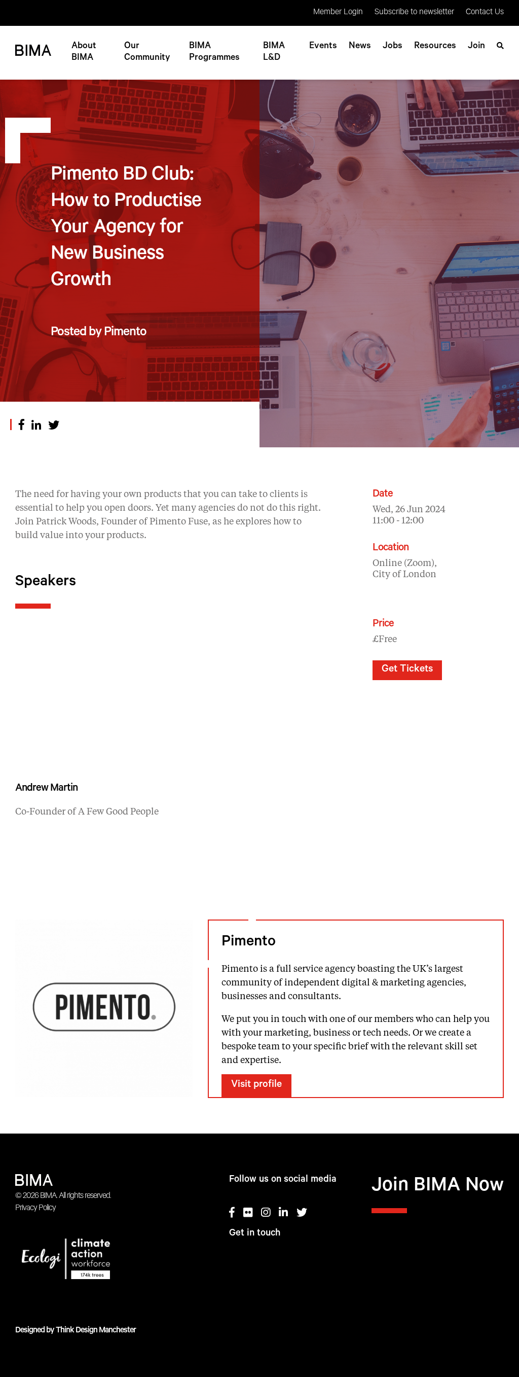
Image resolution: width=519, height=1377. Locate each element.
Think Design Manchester (96, 1330)
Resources (435, 47)
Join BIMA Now (438, 1187)
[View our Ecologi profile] (92, 1261)
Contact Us (485, 12)
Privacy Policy (35, 1208)
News (360, 47)
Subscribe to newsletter (414, 12)
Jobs (392, 47)
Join (476, 47)
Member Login (338, 12)
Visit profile (256, 1085)
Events (323, 47)
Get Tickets (407, 670)
